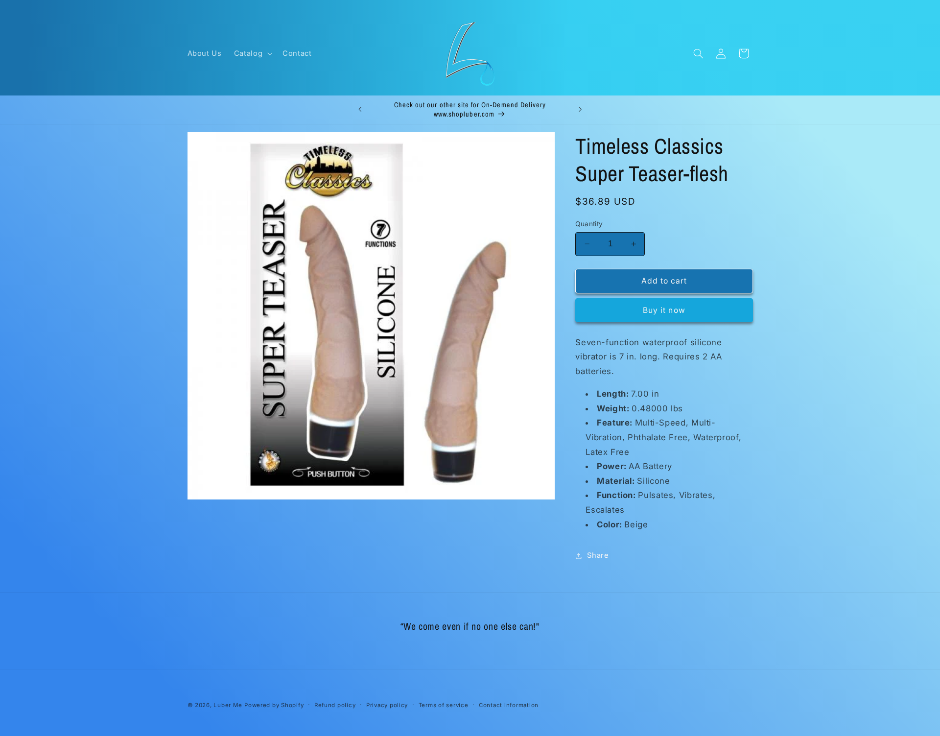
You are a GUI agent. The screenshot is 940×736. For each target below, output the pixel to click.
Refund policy (335, 705)
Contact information (509, 705)
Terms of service (444, 705)
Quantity (589, 224)
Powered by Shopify (274, 705)
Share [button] (598, 555)
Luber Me (227, 705)
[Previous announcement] (360, 109)
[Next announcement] (580, 109)
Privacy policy (387, 705)
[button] (252, 53)
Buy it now (664, 310)
